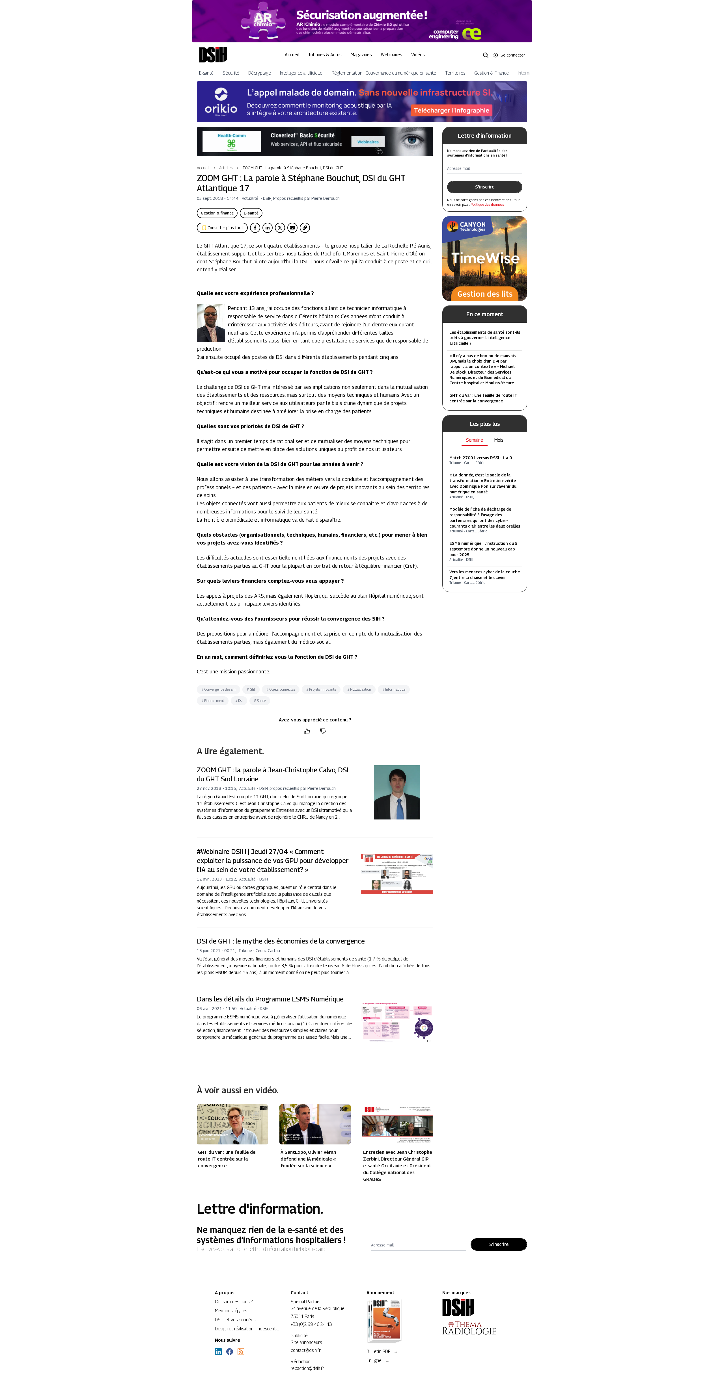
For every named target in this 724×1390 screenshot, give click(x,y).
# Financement (212, 701)
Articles (226, 167)
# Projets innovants (321, 689)
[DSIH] (475, 1307)
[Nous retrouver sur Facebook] (229, 1351)
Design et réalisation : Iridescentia (247, 1329)
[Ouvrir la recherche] (487, 55)
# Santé (260, 701)
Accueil (292, 54)
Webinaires (391, 54)
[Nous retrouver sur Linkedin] (218, 1351)
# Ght (251, 689)
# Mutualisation (359, 689)
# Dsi (239, 701)
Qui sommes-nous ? (234, 1301)
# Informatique (393, 689)
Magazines (361, 54)
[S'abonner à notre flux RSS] (241, 1351)
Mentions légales (231, 1310)
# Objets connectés (280, 689)
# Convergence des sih (218, 689)
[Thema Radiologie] (475, 1328)
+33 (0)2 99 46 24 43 (311, 1324)
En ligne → (378, 1360)
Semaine (474, 440)
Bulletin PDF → (382, 1351)
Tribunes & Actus (325, 54)
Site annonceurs (306, 1342)
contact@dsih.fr (306, 1350)
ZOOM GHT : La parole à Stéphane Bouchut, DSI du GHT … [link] (294, 167)
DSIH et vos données (235, 1319)
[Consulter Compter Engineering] (362, 21)
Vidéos (418, 54)
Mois (498, 440)
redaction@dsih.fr (307, 1368)
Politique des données (487, 204)
